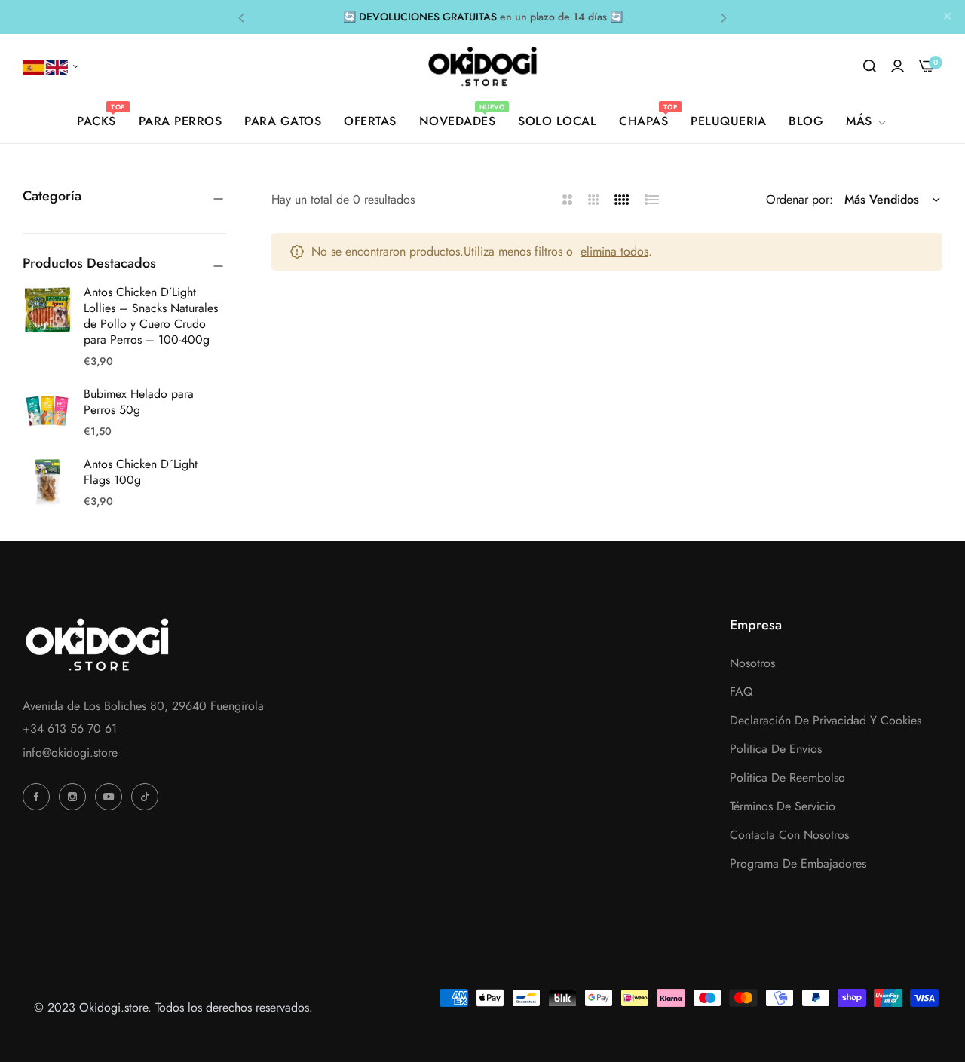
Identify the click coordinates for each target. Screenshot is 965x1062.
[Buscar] (869, 66)
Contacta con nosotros (789, 834)
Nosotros (752, 663)
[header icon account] (897, 66)
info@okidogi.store (70, 752)
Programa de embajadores (798, 863)
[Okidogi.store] (483, 66)
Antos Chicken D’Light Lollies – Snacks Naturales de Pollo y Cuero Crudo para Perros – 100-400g (151, 315)
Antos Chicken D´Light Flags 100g (141, 471)
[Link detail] (38, 796)
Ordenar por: (799, 199)
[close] (948, 17)
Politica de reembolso (787, 777)
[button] (241, 17)
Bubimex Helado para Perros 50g (139, 401)
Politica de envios (776, 748)
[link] (867, 121)
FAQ (741, 691)
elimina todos (614, 251)
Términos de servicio (782, 806)
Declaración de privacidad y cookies (825, 720)
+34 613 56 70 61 (70, 728)
